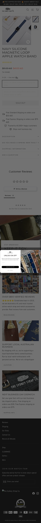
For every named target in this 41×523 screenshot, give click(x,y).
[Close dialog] (39, 251)
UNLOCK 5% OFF (10, 266)
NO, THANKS (10, 270)
